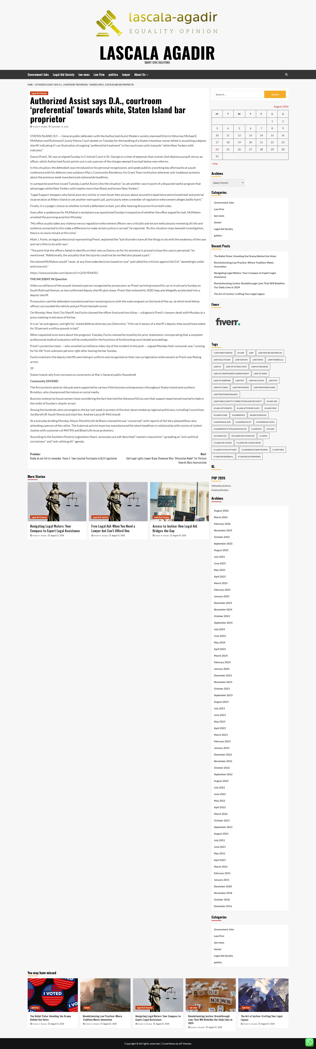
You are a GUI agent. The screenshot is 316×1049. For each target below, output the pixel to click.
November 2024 (223, 609)
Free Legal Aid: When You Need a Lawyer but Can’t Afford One (113, 528)
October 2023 (222, 688)
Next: (166, 458)
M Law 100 (272, 401)
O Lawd (263, 436)
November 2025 (223, 530)
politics (113, 74)
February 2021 (222, 873)
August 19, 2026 (179, 535)
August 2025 (221, 550)
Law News (257, 359)
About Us (139, 74)
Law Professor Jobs (264, 387)
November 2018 (223, 892)
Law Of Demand (259, 366)
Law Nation (241, 359)
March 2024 (221, 655)
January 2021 (221, 879)
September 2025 (223, 543)
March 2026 (221, 517)
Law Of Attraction (236, 366)
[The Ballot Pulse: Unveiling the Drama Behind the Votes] (53, 995)
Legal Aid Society (63, 74)
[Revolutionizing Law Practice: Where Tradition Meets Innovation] (105, 995)
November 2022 (223, 761)
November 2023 (223, 681)
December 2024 (223, 602)
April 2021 (220, 859)
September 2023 (223, 695)
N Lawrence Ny (243, 422)
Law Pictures (221, 387)
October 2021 (222, 820)
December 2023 (223, 675)
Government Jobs (38, 74)
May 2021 (219, 853)
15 (272, 135)
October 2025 (222, 536)
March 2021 (221, 866)
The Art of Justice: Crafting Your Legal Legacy (239, 293)
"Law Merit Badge (223, 353)
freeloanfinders (220, 489)
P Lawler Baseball (223, 456)
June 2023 (220, 714)
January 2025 (221, 596)
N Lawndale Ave (222, 422)
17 (217, 142)
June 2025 (220, 563)
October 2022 (222, 767)
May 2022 (219, 800)
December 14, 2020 (59, 126)
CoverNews (168, 1043)
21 (261, 142)
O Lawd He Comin (223, 443)
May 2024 (219, 642)
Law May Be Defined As (270, 353)
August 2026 (221, 510)
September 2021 (223, 827)
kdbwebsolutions (221, 485)
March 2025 (221, 583)
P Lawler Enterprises (249, 456)
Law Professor (241, 387)
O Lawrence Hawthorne (254, 449)
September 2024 (223, 622)
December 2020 (223, 886)
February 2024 (222, 662)
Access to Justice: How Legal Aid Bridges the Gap (175, 528)
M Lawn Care (220, 415)
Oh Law (270, 429)
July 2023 (219, 708)
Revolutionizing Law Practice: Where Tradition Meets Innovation (244, 264)
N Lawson (256, 429)
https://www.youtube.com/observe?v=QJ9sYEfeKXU (64, 273)
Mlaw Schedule (258, 415)
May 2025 (219, 569)
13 (250, 135)
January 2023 (221, 747)
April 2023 (220, 728)
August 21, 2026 (118, 535)
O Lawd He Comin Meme (249, 443)
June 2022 (220, 794)
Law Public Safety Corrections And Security (238, 401)
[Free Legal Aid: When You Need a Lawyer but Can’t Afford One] (118, 501)
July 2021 (219, 840)
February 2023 (222, 741)
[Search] (286, 74)
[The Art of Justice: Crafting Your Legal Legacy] (263, 995)
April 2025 (220, 576)
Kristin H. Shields (40, 126)
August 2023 (221, 701)
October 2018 (222, 899)
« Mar (214, 163)
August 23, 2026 (57, 535)
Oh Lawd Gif (220, 436)
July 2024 (219, 629)
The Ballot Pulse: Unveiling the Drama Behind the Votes (245, 256)
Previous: (73, 456)
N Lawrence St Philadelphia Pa (230, 429)
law (251, 353)
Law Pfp (273, 380)
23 (282, 142)
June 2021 (220, 846)
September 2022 (223, 774)
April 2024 (220, 649)
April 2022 (220, 807)
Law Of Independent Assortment (231, 373)
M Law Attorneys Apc (248, 408)
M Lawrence (238, 415)
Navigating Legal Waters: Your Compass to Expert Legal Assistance (55, 528)
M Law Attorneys (223, 408)
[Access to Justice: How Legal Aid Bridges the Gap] (179, 501)
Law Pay (240, 380)
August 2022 (221, 780)
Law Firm (99, 74)
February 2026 (222, 523)
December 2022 (223, 754)
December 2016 (223, 906)
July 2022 (219, 787)
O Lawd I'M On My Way (225, 449)
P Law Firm (278, 449)
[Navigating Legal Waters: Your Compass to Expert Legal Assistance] (57, 501)
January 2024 (221, 668)
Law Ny (217, 366)
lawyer (126, 74)
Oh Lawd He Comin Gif (243, 436)
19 (239, 142)
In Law (240, 353)
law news (84, 74)
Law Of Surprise (222, 380)
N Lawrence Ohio (265, 422)
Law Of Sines (260, 373)
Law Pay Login (256, 380)
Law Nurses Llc (276, 359)
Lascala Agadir (157, 52)
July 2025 (219, 556)
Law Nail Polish (222, 359)
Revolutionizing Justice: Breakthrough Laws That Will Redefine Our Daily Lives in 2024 (249, 285)
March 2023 (221, 734)
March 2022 (221, 813)
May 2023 (219, 721)
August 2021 (221, 833)
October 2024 (222, 616)
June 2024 (220, 635)
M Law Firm (270, 408)
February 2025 (222, 589)
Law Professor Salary (226, 394)
